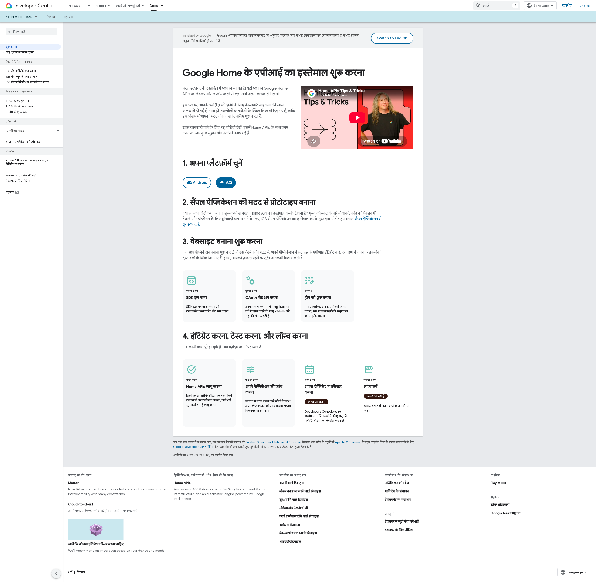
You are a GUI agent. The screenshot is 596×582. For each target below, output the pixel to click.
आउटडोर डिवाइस (290, 541)
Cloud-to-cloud (80, 504)
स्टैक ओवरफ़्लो (500, 505)
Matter (73, 483)
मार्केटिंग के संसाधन (397, 491)
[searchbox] (31, 31)
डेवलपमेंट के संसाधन (398, 499)
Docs (154, 5)
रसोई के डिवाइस (289, 525)
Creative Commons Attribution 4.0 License (273, 442)
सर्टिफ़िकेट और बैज (397, 483)
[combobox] (496, 5)
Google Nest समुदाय (505, 513)
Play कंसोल (498, 483)
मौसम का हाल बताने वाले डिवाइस (300, 491)
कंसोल (567, 5)
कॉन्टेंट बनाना (77, 5)
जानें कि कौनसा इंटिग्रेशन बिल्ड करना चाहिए (96, 544)
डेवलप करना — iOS (19, 17)
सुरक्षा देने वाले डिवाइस (293, 499)
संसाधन (101, 5)
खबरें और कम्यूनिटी (128, 5)
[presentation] (298, 72)
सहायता (68, 17)
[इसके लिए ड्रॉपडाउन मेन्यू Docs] (163, 5)
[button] (30, 52)
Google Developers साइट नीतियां (193, 446)
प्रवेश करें (585, 5)
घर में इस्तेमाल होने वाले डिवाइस (299, 516)
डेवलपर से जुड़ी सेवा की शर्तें (402, 521)
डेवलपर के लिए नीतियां (399, 530)
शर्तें (70, 572)
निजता (81, 572)
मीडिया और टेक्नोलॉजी (293, 508)
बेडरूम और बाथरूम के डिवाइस (298, 533)
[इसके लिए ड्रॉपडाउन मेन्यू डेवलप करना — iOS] (37, 16)
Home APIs (182, 483)
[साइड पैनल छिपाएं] (56, 573)
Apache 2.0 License (348, 442)
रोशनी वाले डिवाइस (291, 483)
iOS (226, 182)
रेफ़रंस (51, 17)
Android (196, 182)
